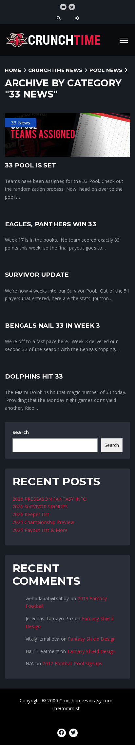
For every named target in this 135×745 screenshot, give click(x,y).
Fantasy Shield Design (92, 639)
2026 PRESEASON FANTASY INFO (49, 499)
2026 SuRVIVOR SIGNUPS (40, 506)
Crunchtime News (55, 70)
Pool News (106, 70)
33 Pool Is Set (30, 165)
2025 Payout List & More (40, 530)
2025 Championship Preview (43, 522)
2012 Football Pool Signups (72, 663)
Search (20, 432)
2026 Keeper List (30, 514)
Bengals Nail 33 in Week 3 (52, 325)
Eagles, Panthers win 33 (50, 224)
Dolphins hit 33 (34, 376)
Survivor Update (37, 274)
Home (13, 70)
